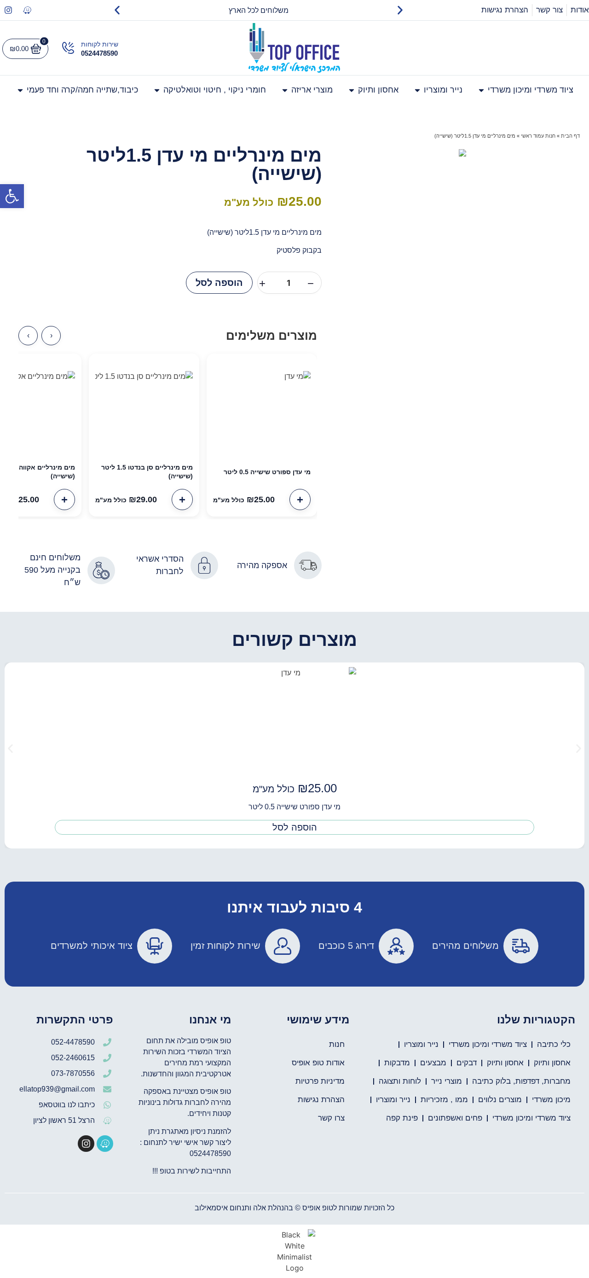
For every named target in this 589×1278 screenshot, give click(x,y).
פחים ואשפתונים (455, 1118)
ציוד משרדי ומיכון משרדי (488, 1044)
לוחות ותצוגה (400, 1081)
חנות (337, 1044)
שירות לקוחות (99, 44)
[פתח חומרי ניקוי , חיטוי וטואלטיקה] (157, 90)
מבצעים (433, 1062)
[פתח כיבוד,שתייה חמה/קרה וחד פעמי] (20, 90)
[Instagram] (8, 10)
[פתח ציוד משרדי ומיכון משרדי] (481, 90)
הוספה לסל (219, 283)
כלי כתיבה (554, 1044)
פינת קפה (402, 1118)
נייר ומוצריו (421, 1044)
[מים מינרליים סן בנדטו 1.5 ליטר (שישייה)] (144, 409)
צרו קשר (331, 1118)
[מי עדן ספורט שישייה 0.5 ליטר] (262, 409)
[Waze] (27, 10)
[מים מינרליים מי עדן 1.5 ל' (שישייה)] (462, 153)
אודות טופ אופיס (318, 1062)
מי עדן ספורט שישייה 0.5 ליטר (267, 472)
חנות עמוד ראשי (538, 136)
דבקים (466, 1062)
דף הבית (570, 136)
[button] (12, 196)
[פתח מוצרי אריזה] (285, 90)
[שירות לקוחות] (68, 48)
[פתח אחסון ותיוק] (351, 90)
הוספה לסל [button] (294, 827)
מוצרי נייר (446, 1081)
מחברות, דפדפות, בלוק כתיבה (521, 1081)
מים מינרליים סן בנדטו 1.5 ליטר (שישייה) (147, 472)
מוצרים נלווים (500, 1099)
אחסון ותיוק (552, 1062)
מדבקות (397, 1062)
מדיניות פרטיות (320, 1081)
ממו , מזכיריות (444, 1099)
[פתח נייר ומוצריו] (417, 90)
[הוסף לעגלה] (300, 499)
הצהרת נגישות (321, 1099)
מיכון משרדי (551, 1099)
